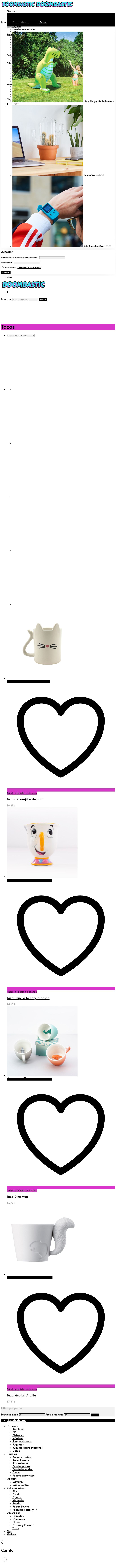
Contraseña (7, 262)
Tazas (15, 1528)
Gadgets (11, 55)
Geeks (16, 1472)
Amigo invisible (21, 1457)
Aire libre (16, 14)
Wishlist (11, 1534)
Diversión (11, 11)
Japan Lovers (20, 1506)
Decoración (13, 1512)
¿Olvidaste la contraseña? (29, 267)
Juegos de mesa (20, 24)
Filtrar (95, 1415)
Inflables (17, 1438)
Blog (9, 99)
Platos (16, 1522)
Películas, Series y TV (25, 1509)
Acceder (5, 272)
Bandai (16, 1494)
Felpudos (18, 1516)
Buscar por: (6, 22)
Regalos (10, 34)
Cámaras (17, 1481)
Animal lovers (20, 1460)
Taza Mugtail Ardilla (21, 1395)
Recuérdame (10, 267)
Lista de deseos (16, 1420)
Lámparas (18, 1519)
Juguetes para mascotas (23, 29)
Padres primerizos (23, 1475)
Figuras (17, 1497)
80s (14, 1491)
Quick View (16, 681)
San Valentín (20, 1463)
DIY (14, 16)
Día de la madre (22, 1469)
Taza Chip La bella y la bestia (28, 998)
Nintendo (18, 1500)
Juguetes (16, 26)
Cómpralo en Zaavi (38, 681)
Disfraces (16, 19)
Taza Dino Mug (17, 1196)
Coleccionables (16, 1488)
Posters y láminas (23, 1525)
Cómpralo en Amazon (39, 1277)
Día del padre (21, 1466)
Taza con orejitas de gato (25, 799)
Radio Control (20, 1485)
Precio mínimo (9, 1414)
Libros (16, 1450)
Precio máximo (54, 1414)
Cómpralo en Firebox (39, 880)
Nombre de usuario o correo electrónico (20, 257)
